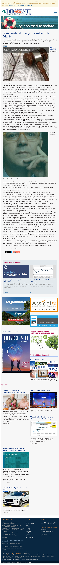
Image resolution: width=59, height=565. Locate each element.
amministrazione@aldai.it (47, 531)
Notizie (28, 535)
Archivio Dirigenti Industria (39, 355)
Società (28, 526)
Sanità (27, 532)
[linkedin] (51, 522)
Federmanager (18, 249)
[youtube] (48, 522)
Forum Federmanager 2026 (40, 390)
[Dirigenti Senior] (17, 12)
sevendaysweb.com (13, 562)
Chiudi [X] (29, 5)
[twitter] (45, 522)
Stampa (17, 252)
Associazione (29, 537)
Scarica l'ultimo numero (10, 332)
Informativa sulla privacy (47, 535)
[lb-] (29, 22)
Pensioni (28, 528)
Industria (28, 531)
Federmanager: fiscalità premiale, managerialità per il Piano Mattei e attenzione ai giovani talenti (41, 281)
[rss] (54, 522)
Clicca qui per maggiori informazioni (17, 5)
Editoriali (5, 292)
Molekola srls (28, 562)
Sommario (28, 522)
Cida (27, 525)
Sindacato (28, 534)
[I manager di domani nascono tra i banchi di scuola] (16, 271)
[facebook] (42, 522)
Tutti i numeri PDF (37, 359)
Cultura (28, 529)
